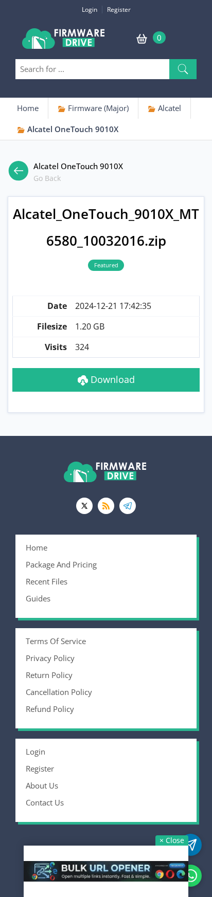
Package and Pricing (61, 564)
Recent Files (46, 581)
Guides (38, 598)
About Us (42, 785)
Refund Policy (50, 709)
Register (119, 9)
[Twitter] (84, 506)
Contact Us (45, 802)
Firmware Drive (64, 42)
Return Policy (49, 675)
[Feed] (106, 506)
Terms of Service (56, 641)
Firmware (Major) (97, 108)
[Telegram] (127, 506)
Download (111, 379)
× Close (172, 840)
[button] (183, 69)
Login (89, 9)
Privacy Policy (50, 658)
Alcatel (168, 108)
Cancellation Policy (59, 692)
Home (28, 108)
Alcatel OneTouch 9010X (71, 129)
